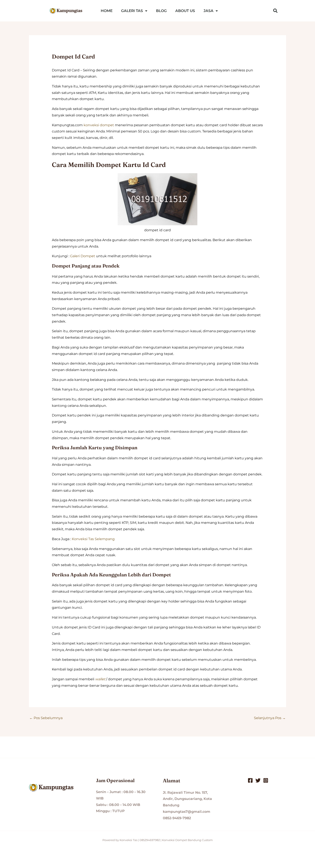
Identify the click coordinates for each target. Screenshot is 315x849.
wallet (100, 679)
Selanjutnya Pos (270, 718)
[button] (275, 10)
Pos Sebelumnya (46, 718)
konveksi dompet (99, 125)
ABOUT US (185, 11)
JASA (208, 11)
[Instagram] (265, 780)
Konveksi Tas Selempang (93, 539)
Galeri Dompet (82, 256)
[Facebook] (250, 780)
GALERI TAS (132, 11)
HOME (106, 11)
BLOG (161, 11)
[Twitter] (258, 780)
